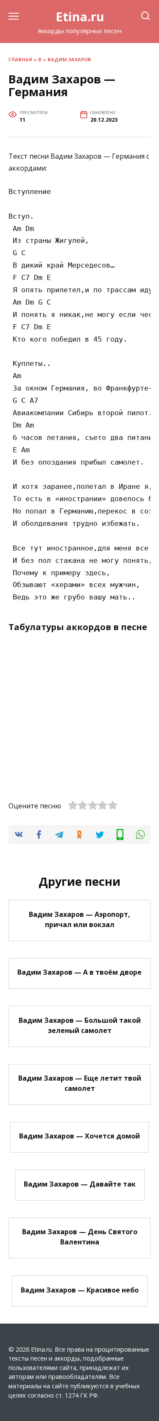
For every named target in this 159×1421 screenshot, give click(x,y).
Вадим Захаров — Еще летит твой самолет (79, 1083)
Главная (20, 59)
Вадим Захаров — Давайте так (80, 1183)
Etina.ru (80, 16)
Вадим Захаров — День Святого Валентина (79, 1237)
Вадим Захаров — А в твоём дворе (79, 972)
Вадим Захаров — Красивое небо (80, 1289)
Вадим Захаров (69, 59)
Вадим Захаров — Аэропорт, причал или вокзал (79, 919)
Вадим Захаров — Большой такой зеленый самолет (80, 1025)
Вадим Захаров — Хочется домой (79, 1136)
